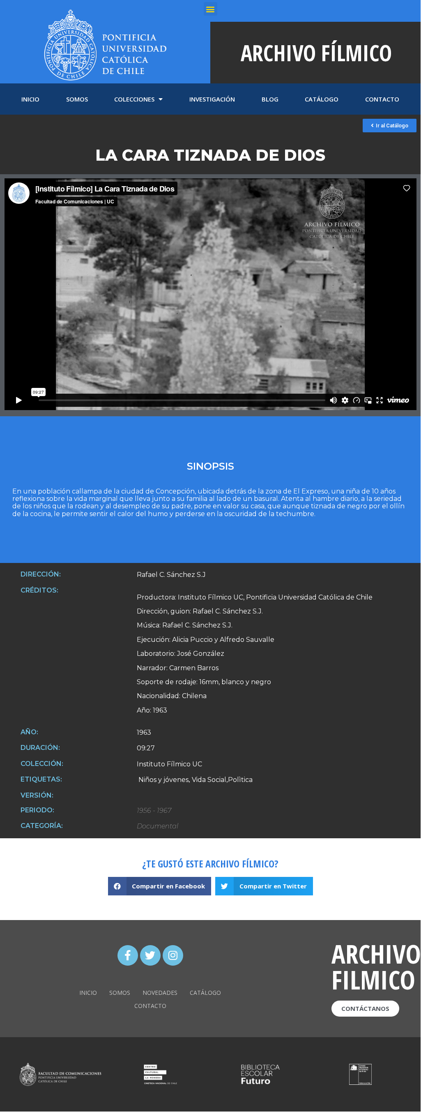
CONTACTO (382, 99)
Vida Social (208, 780)
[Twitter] (150, 955)
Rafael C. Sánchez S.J (171, 575)
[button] (389, 125)
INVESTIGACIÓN (212, 99)
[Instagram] (173, 955)
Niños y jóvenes (163, 780)
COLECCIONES (134, 99)
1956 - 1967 (154, 810)
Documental (157, 826)
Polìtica (240, 780)
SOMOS (77, 99)
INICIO (30, 99)
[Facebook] (127, 955)
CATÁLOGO (321, 99)
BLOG (270, 99)
